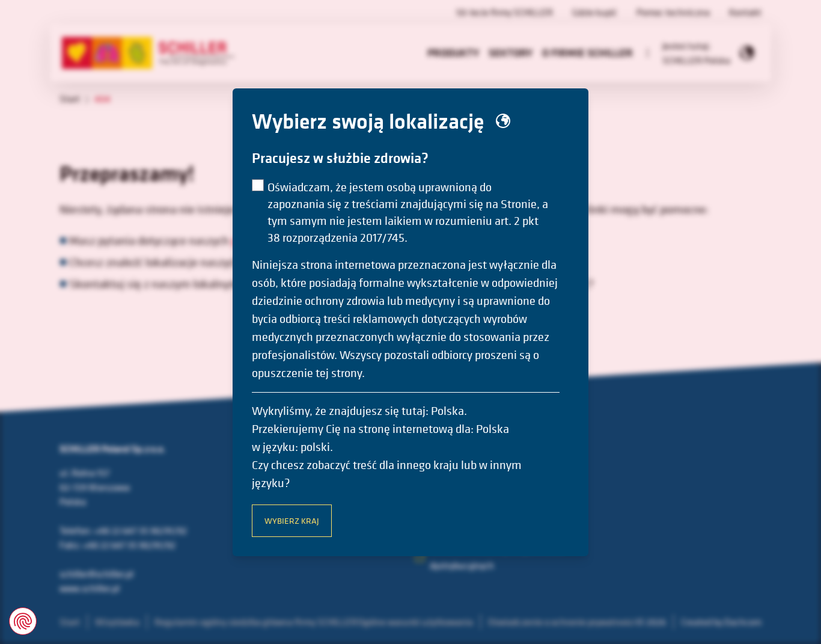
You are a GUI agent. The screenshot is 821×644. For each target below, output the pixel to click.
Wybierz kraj (291, 520)
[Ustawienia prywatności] (23, 621)
